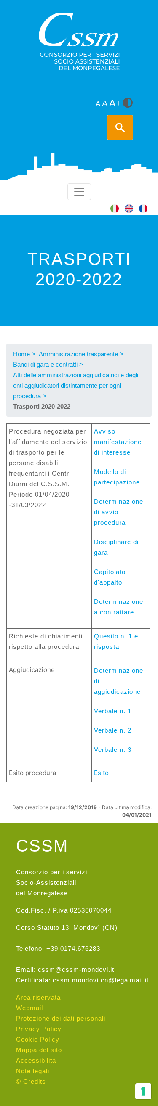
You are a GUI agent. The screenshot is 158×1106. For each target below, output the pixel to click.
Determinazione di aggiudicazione (118, 681)
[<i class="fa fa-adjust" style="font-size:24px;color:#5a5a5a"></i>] (128, 103)
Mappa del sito (39, 1049)
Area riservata (38, 997)
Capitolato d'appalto (110, 577)
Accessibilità (36, 1060)
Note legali (32, 1070)
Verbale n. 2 (112, 730)
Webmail (29, 1007)
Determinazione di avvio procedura (118, 512)
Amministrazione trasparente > (81, 353)
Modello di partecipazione (117, 477)
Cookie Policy (37, 1039)
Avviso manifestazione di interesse (118, 442)
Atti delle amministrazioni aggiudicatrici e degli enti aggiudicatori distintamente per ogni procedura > (75, 385)
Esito (101, 773)
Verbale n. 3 (112, 749)
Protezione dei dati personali (60, 1018)
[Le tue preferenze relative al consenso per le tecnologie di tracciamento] (143, 1091)
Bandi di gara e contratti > (48, 364)
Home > (24, 353)
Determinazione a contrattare (118, 607)
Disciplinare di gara (116, 547)
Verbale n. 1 (112, 710)
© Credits (31, 1081)
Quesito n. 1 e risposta (116, 641)
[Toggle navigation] (79, 191)
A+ (115, 103)
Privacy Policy (39, 1028)
